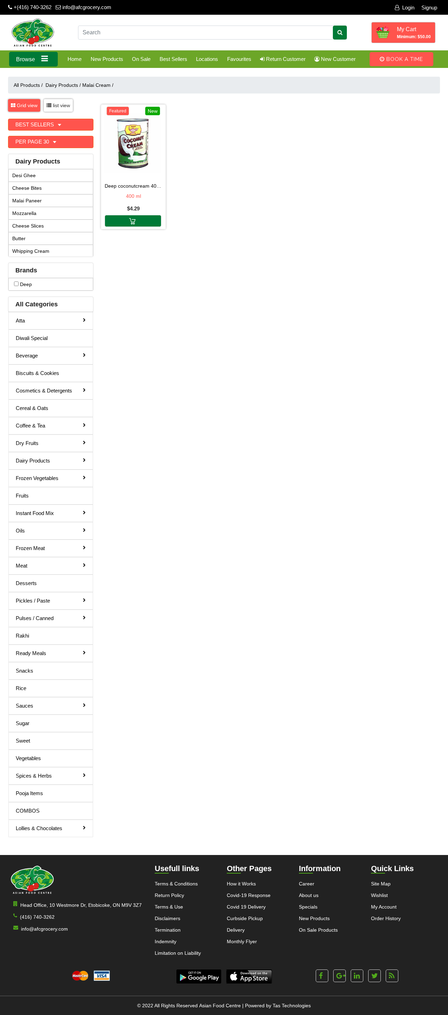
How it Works (241, 884)
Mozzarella (24, 213)
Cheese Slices (28, 226)
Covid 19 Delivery (246, 907)
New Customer (338, 59)
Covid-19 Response (249, 895)
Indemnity (165, 941)
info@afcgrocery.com (86, 7)
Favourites (239, 59)
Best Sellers (173, 59)
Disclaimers (167, 918)
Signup (429, 8)
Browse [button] (26, 59)
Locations (207, 59)
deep (25, 284)
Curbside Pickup (245, 918)
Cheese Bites (27, 188)
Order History (386, 918)
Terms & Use (169, 907)
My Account (384, 907)
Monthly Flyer (242, 941)
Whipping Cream (30, 251)
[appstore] (249, 976)
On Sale (141, 59)
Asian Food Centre (220, 1005)
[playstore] (198, 976)
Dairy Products (63, 85)
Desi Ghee (24, 175)
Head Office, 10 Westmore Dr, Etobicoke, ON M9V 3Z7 (81, 905)
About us (308, 895)
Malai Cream (97, 85)
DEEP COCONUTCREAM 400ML (133, 186)
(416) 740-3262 (37, 917)
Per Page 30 (32, 142)
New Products (107, 59)
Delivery (236, 930)
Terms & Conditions (176, 884)
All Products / (30, 85)
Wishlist (379, 895)
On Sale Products (318, 930)
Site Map (381, 884)
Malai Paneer (27, 200)
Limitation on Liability (178, 953)
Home (75, 59)
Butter (19, 238)
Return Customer (285, 59)
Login (408, 8)
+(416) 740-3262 (31, 7)
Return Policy (169, 895)
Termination (168, 930)
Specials (308, 907)
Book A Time (404, 59)
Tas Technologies (292, 1005)
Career (306, 884)
